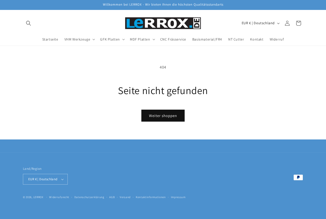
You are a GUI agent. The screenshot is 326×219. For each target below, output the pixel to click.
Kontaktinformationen (151, 197)
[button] (28, 23)
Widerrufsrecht (59, 197)
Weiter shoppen (163, 115)
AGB (112, 197)
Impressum (178, 197)
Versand (125, 197)
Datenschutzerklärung (89, 197)
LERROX (38, 197)
